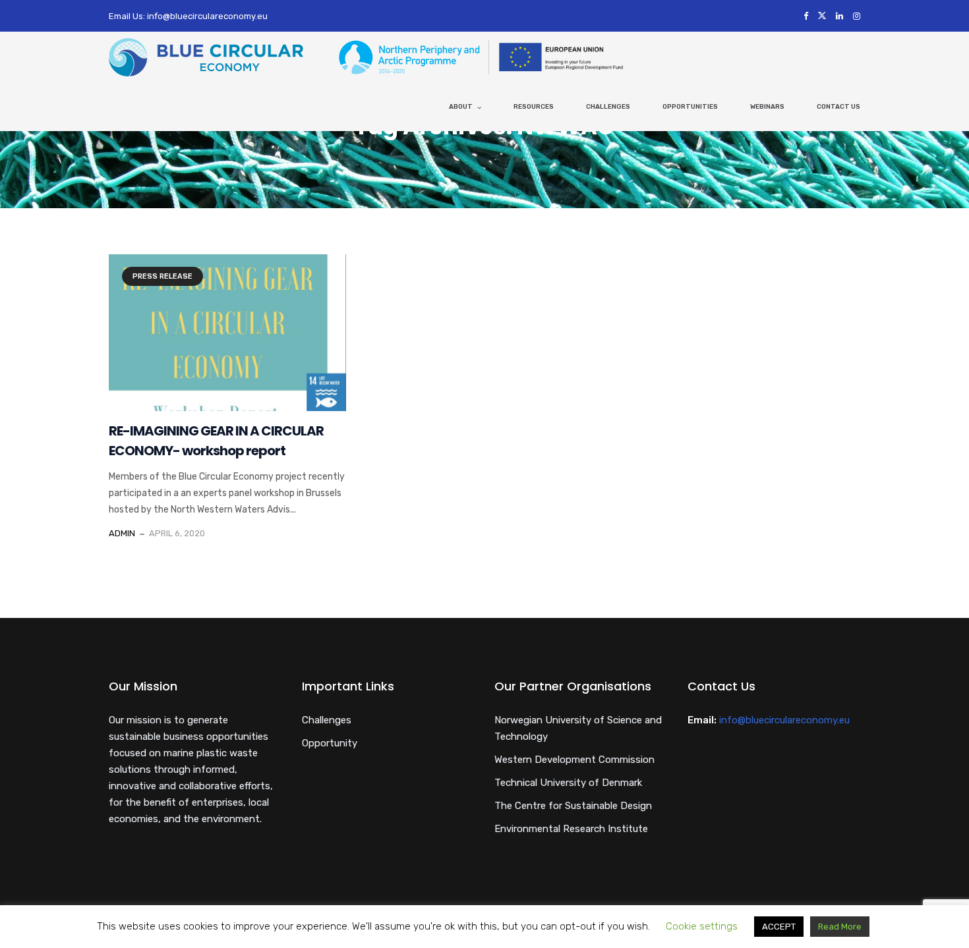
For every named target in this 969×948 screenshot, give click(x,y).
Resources (534, 107)
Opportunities (690, 107)
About (461, 107)
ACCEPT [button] (779, 927)
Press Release (162, 276)
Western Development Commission (574, 760)
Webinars (767, 107)
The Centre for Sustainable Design (573, 806)
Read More (840, 927)
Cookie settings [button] (702, 926)
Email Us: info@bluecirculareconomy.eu (188, 16)
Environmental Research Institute (571, 829)
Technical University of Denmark (568, 783)
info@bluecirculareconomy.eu (784, 720)
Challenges (608, 107)
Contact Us (838, 107)
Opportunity (329, 743)
